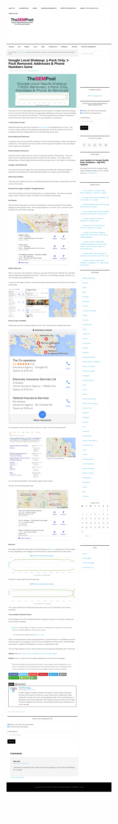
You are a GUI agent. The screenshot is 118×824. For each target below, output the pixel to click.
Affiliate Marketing (89, 278)
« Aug (87, 536)
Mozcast (52, 549)
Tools (85, 450)
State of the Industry (90, 441)
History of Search (89, 366)
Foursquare (87, 343)
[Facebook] (13, 688)
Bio (12, 684)
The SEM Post (22, 21)
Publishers (86, 417)
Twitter (85, 454)
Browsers (86, 301)
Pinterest (86, 413)
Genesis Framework (65, 787)
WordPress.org (88, 567)
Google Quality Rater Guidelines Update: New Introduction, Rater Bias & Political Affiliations (94, 235)
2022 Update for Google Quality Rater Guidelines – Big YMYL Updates (94, 162)
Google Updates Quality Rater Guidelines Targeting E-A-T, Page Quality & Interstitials (94, 262)
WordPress (75, 787)
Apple (85, 287)
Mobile (85, 394)
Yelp (84, 492)
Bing (84, 292)
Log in (85, 553)
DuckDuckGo (87, 325)
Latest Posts (21, 684)
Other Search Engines (90, 403)
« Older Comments (17, 777)
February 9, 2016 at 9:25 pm (21, 763)
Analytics (86, 352)
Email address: (12, 731)
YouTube (86, 496)
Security (85, 422)
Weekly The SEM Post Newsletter (21, 724)
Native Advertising (89, 399)
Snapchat (86, 431)
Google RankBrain (89, 357)
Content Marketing (89, 311)
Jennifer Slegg (25, 688)
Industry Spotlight (89, 371)
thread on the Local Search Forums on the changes (39, 653)
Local (23, 711)
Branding (86, 297)
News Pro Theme (52, 787)
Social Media (87, 436)
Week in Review (88, 473)
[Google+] (16, 688)
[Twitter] (11, 688)
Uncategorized (88, 459)
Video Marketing (88, 468)
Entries (87, 558)
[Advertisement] (73, 30)
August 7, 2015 (39, 635)
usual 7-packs (43, 127)
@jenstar (15, 627)
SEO (84, 427)
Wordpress (86, 482)
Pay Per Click (87, 408)
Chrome (85, 306)
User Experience (88, 464)
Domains (86, 320)
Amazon (85, 283)
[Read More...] (93, 173)
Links (84, 385)
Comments (88, 563)
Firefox (85, 338)
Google (18, 711)
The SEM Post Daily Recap (18, 727)
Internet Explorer (89, 380)
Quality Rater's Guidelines (91, 362)
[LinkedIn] (13, 691)
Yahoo (85, 487)
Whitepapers (87, 478)
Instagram (86, 376)
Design (85, 315)
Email (84, 329)
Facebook (86, 334)
